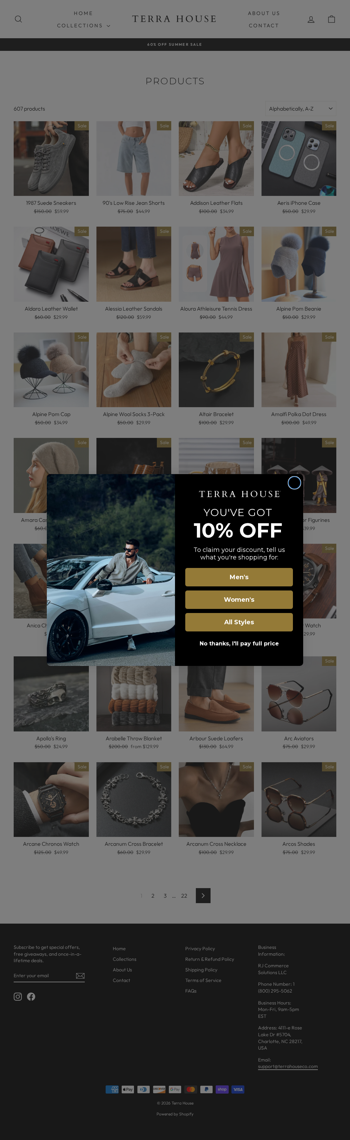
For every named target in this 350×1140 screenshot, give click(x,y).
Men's (239, 577)
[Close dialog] (294, 483)
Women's (239, 599)
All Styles (239, 622)
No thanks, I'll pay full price (239, 643)
